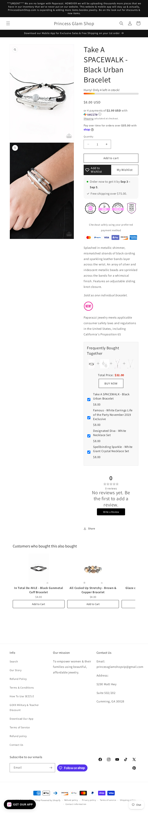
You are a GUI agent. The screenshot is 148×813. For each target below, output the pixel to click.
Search (14, 661)
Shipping (88, 118)
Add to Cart (38, 604)
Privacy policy (89, 800)
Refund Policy (18, 679)
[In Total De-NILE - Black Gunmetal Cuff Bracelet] (38, 568)
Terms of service (108, 800)
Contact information (76, 804)
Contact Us (16, 745)
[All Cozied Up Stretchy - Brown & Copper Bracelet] (93, 568)
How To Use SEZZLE (22, 696)
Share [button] (91, 528)
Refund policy (18, 736)
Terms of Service (20, 727)
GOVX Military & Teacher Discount (24, 707)
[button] (8, 23)
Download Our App (22, 718)
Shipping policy (128, 800)
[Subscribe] (50, 767)
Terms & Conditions (22, 687)
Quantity (88, 136)
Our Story (15, 670)
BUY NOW (111, 383)
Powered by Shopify (51, 800)
